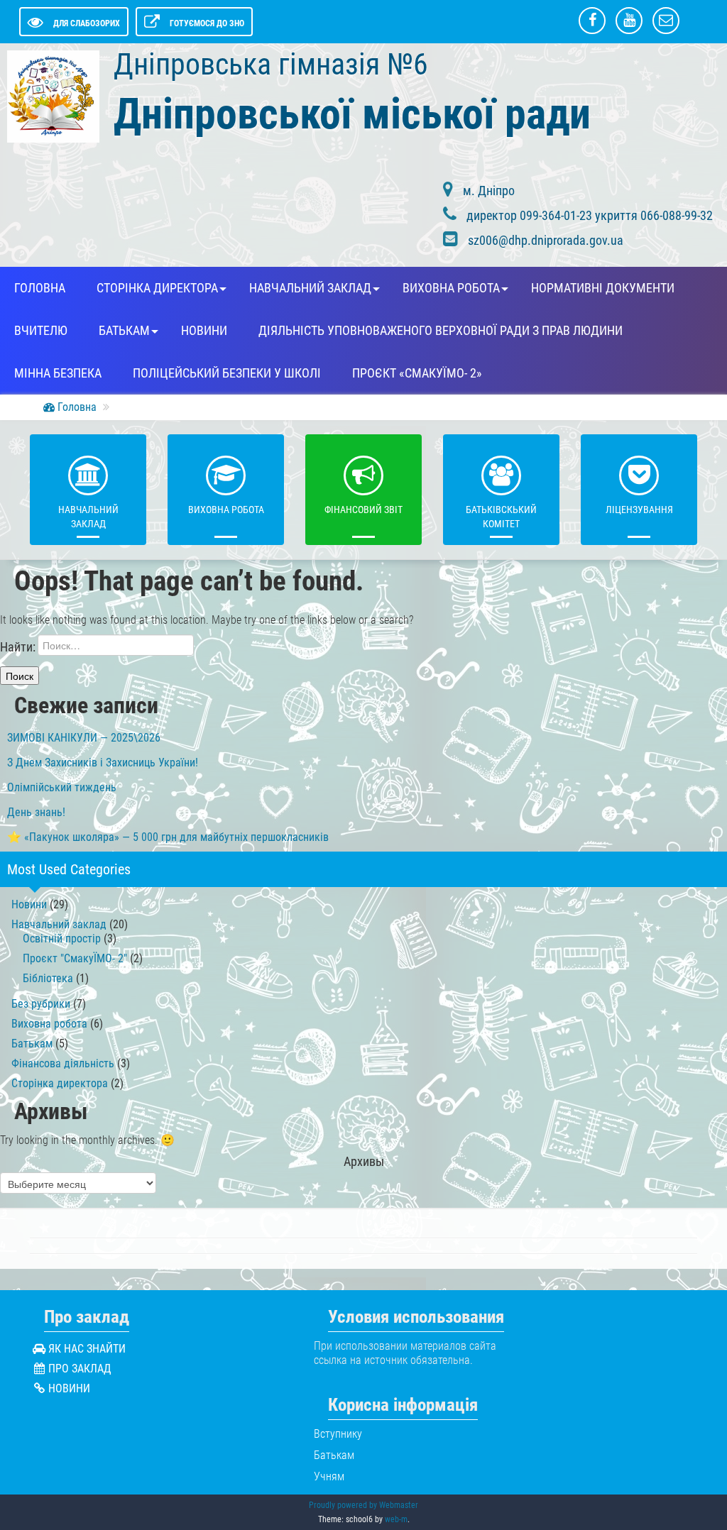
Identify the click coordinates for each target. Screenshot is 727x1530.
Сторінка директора (157, 288)
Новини (204, 331)
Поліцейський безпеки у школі (227, 373)
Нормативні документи (602, 288)
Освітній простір (62, 938)
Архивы (364, 1162)
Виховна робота (451, 288)
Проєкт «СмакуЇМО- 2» (417, 373)
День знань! (36, 812)
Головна (39, 288)
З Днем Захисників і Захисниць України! (102, 762)
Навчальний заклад (310, 288)
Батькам (124, 331)
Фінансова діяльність (62, 1063)
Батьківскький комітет (501, 516)
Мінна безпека (58, 373)
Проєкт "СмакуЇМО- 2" (75, 958)
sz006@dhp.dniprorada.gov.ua (545, 240)
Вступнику (338, 1434)
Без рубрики (40, 1004)
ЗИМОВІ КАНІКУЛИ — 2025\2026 (83, 737)
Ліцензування (639, 509)
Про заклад (79, 1368)
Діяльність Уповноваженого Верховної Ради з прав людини (440, 331)
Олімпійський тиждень (61, 787)
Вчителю (40, 331)
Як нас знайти (87, 1348)
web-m (396, 1519)
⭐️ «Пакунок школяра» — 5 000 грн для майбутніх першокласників (168, 837)
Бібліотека (48, 978)
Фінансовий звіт (363, 509)
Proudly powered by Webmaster (363, 1505)
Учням (329, 1476)
